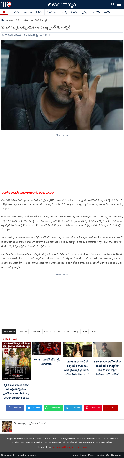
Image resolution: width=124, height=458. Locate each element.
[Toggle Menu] (119, 4)
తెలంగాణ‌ (28, 12)
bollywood (35, 331)
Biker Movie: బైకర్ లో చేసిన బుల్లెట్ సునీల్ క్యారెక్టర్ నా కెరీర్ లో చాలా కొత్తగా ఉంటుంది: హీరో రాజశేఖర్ (107, 368)
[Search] (112, 4)
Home (4, 20)
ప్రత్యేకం (74, 12)
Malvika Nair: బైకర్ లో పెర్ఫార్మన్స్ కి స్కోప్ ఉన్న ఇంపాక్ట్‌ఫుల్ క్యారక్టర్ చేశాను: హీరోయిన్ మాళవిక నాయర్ (77, 368)
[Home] (4, 12)
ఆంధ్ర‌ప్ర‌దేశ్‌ (15, 12)
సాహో (93, 331)
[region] (62, 161)
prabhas (47, 331)
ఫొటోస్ (96, 12)
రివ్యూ (85, 331)
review (57, 331)
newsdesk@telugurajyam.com (69, 447)
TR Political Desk (13, 35)
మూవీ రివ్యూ (52, 12)
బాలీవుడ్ (76, 331)
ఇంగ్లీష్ (107, 12)
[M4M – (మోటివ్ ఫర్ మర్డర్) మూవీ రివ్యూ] (46, 349)
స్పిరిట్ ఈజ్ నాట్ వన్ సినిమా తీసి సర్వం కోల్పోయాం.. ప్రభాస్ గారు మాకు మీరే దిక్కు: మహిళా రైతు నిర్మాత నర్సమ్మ (16, 391)
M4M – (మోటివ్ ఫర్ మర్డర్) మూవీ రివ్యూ (47, 361)
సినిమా (39, 12)
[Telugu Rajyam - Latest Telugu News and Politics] (6, 4)
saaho (66, 331)
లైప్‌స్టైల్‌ (85, 12)
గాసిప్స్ (64, 12)
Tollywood (22, 331)
